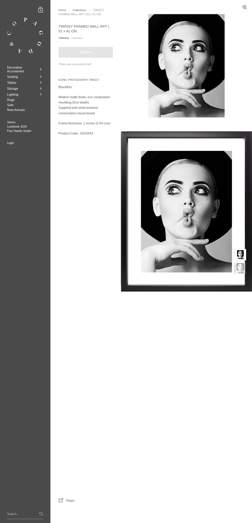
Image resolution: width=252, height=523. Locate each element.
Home (62, 10)
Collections (79, 10)
